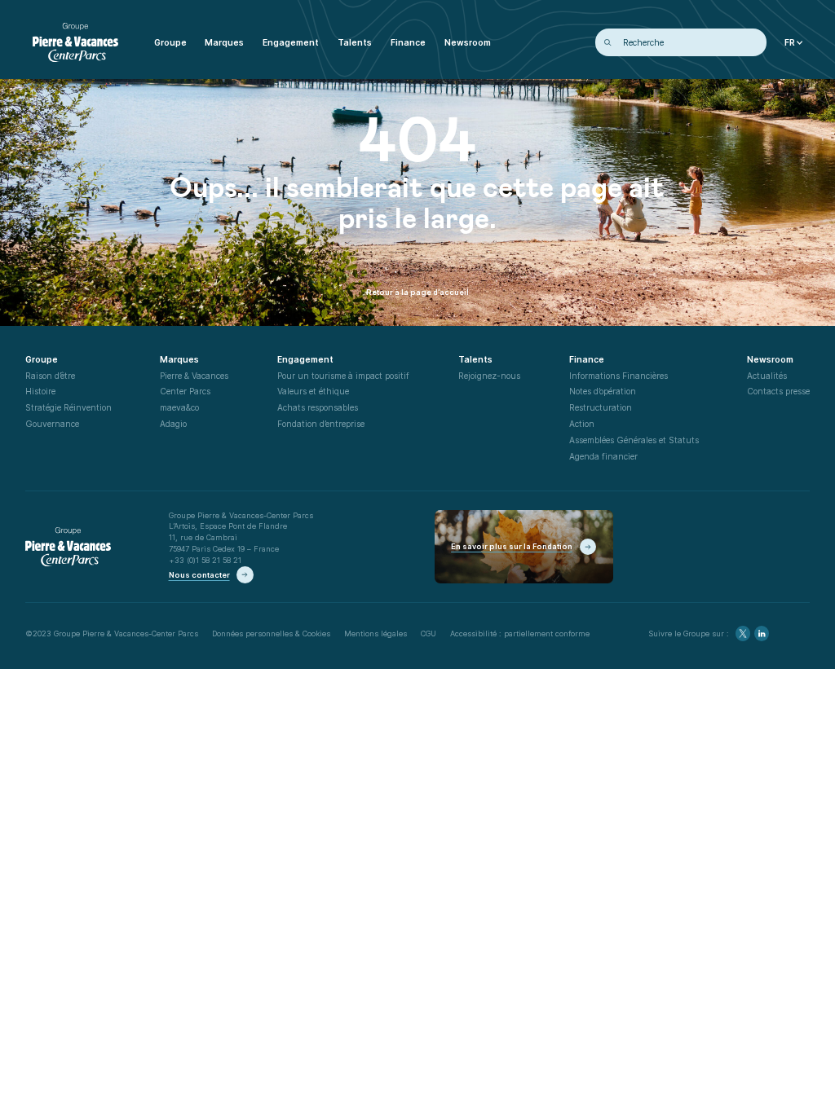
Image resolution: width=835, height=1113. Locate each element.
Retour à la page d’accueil (417, 292)
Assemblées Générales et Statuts (634, 440)
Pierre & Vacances (194, 375)
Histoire (40, 391)
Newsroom (770, 359)
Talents (475, 359)
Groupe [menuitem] (170, 42)
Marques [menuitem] (224, 42)
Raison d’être (50, 375)
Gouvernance (52, 423)
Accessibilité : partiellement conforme (520, 633)
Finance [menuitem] (408, 42)
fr (789, 42)
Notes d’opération (602, 391)
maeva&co (179, 407)
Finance (586, 359)
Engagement (305, 359)
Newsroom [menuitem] (467, 42)
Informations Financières (618, 375)
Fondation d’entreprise (320, 423)
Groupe (41, 359)
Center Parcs (185, 391)
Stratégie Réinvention (68, 407)
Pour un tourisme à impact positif (343, 375)
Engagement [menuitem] (291, 42)
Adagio (173, 423)
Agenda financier (603, 456)
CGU (428, 633)
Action (581, 423)
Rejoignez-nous (489, 375)
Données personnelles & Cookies (271, 633)
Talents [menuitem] (355, 42)
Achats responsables (317, 407)
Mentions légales (375, 633)
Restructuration (600, 407)
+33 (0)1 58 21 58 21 (205, 560)
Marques (179, 359)
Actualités (767, 375)
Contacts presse (778, 391)
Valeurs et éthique (313, 391)
